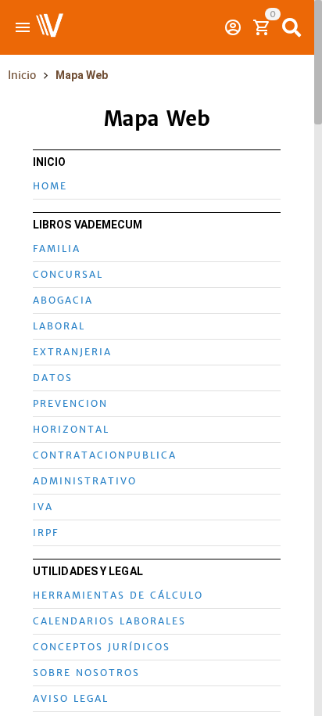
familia (56, 249)
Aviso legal (71, 699)
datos (53, 378)
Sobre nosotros (86, 673)
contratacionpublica (105, 455)
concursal (68, 274)
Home (50, 186)
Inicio (22, 75)
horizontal (71, 429)
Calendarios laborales (109, 621)
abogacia (63, 300)
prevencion (70, 404)
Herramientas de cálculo (118, 595)
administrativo (85, 481)
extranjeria (72, 352)
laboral (59, 326)
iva (43, 507)
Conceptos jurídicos (101, 647)
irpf (46, 533)
